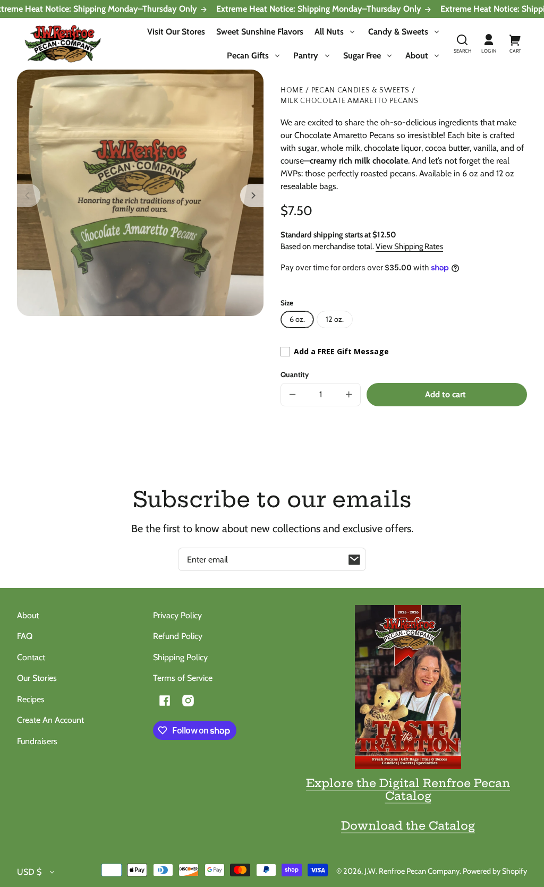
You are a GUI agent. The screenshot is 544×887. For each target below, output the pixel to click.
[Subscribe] (354, 559)
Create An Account (50, 720)
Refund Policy (177, 636)
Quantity (294, 374)
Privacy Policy (177, 615)
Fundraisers (37, 741)
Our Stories (37, 678)
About (28, 615)
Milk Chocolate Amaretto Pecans (349, 101)
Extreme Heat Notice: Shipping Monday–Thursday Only (319, 9)
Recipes (31, 699)
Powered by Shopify (495, 871)
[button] (462, 44)
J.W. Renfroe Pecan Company (412, 871)
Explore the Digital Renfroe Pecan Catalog (408, 789)
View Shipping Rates (409, 246)
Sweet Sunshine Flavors (259, 32)
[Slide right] (252, 195)
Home (291, 91)
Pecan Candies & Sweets (360, 91)
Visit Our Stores (176, 32)
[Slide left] (28, 195)
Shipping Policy (180, 657)
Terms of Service (182, 678)
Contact (31, 657)
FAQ (24, 636)
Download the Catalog (408, 825)
